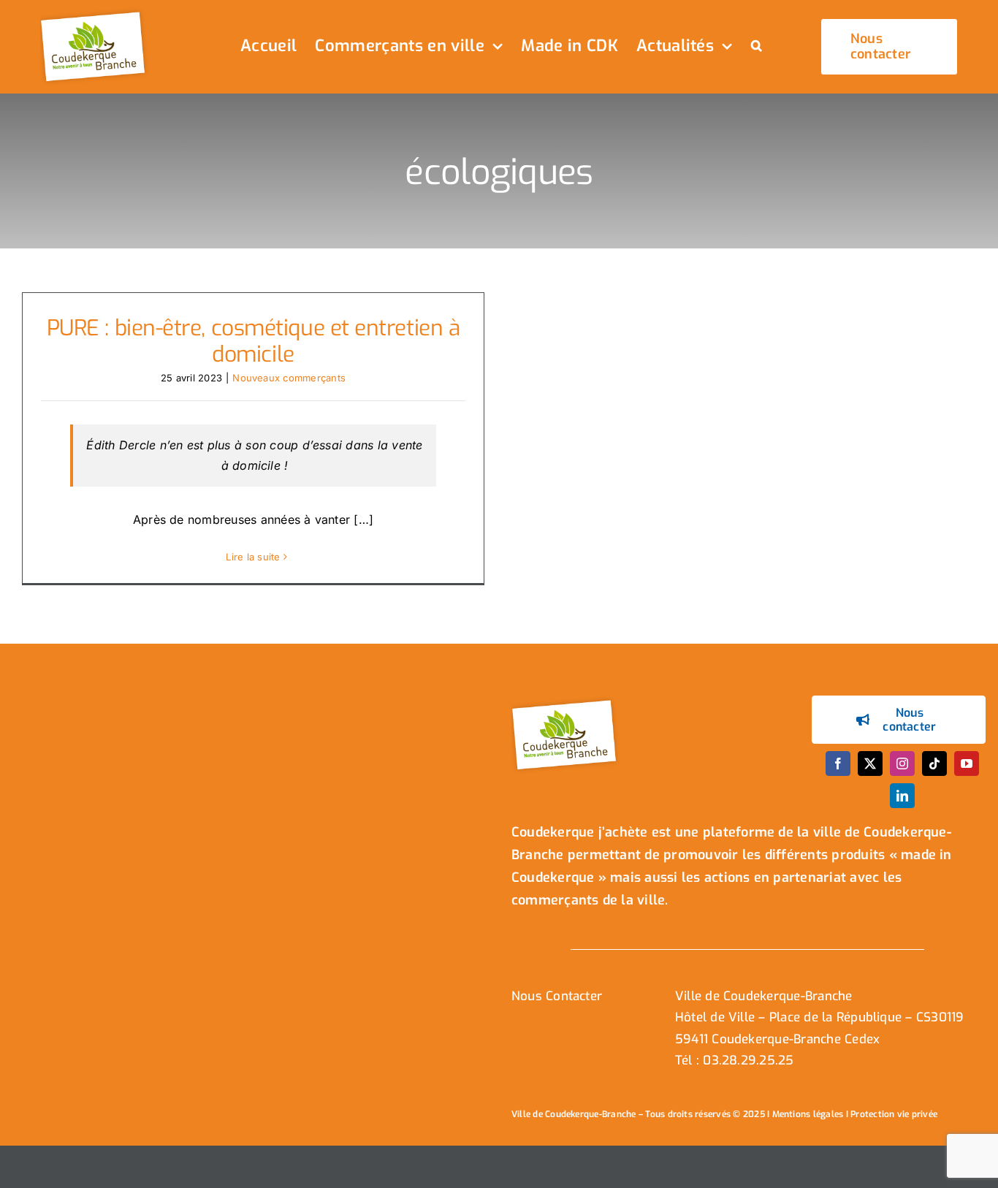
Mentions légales (808, 1114)
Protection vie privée (893, 1114)
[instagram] (902, 763)
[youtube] (966, 763)
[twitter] (870, 763)
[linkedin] (902, 795)
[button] (756, 46)
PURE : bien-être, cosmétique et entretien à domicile (253, 341)
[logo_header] (95, 13)
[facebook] (838, 763)
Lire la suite (253, 557)
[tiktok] (934, 763)
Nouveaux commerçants (289, 378)
